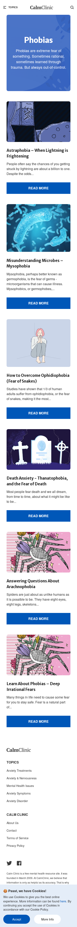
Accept (16, 919)
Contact (12, 830)
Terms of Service (18, 838)
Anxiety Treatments (19, 770)
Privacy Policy (15, 846)
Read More (38, 188)
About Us (12, 823)
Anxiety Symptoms (19, 793)
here (63, 901)
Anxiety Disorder (17, 801)
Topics (13, 7)
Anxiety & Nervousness (22, 778)
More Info (47, 919)
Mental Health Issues (20, 786)
